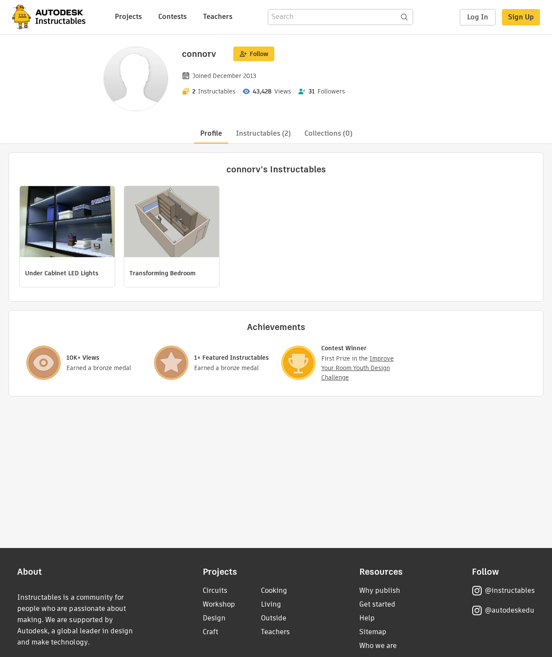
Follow (259, 54)
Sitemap (372, 632)
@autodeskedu (509, 610)
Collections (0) (328, 133)
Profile (211, 133)
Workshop (219, 604)
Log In (477, 17)
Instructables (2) (263, 133)
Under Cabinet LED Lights (61, 273)
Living (271, 604)
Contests (172, 17)
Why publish (379, 590)
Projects (128, 17)
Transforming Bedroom (162, 273)
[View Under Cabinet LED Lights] (67, 222)
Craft (210, 632)
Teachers (217, 17)
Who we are (378, 646)
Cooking (274, 590)
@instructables (510, 590)
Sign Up (521, 17)
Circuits (215, 590)
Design (214, 618)
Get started (377, 604)
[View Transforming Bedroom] (171, 222)
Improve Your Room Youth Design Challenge (357, 368)
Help (367, 618)
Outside (273, 618)
